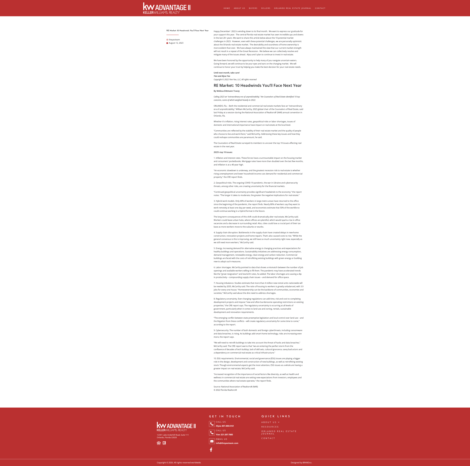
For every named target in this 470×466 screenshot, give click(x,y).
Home (227, 8)
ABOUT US (269, 422)
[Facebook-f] (211, 450)
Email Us (221, 439)
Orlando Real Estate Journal (292, 8)
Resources (270, 427)
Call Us (221, 422)
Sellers (265, 8)
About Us (239, 8)
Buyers (253, 8)
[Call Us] (212, 424)
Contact (320, 8)
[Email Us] (212, 441)
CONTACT (268, 438)
